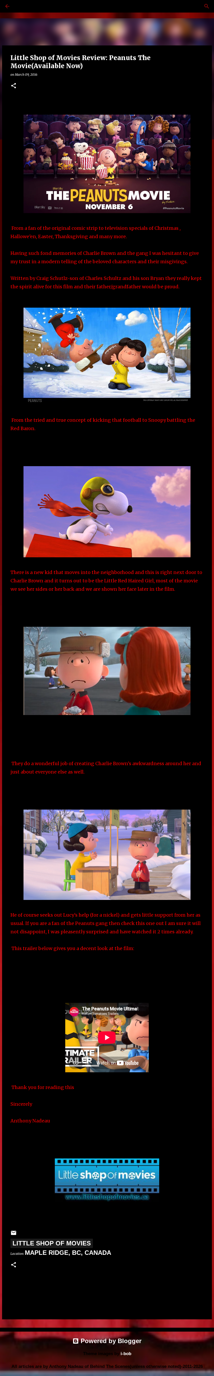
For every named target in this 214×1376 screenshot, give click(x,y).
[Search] (22, 6)
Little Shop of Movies (52, 1243)
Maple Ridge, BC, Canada (68, 1252)
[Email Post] (13, 1233)
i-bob (126, 1353)
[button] (13, 86)
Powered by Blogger (110, 1340)
